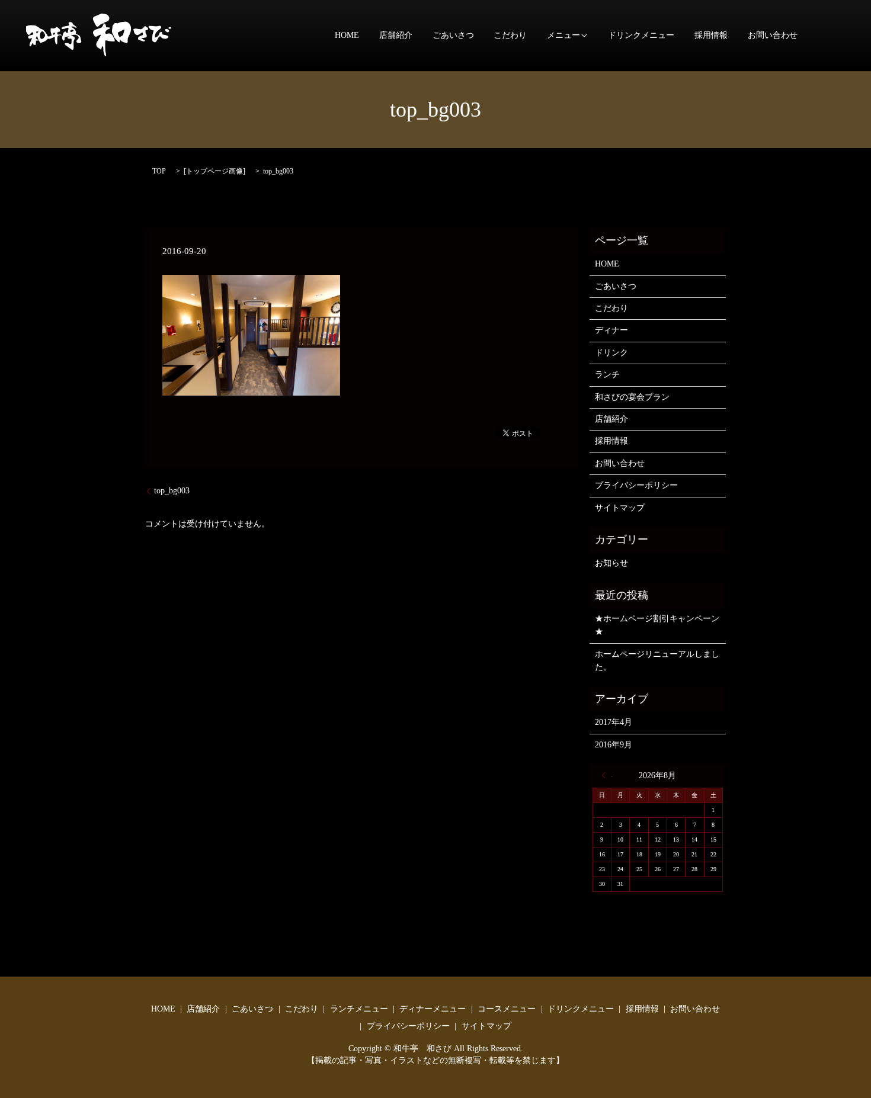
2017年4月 (613, 722)
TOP (159, 171)
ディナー (611, 330)
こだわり (510, 35)
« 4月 (606, 775)
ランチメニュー (359, 1008)
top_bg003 (172, 490)
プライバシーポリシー (636, 485)
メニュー (563, 35)
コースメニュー (507, 1008)
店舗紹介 (395, 35)
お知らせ (611, 562)
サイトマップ (620, 507)
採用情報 (711, 35)
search (826, 35)
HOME (347, 35)
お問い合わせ (773, 35)
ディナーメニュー (432, 1008)
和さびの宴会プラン (632, 397)
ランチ (607, 374)
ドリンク (611, 352)
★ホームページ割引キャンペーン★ (657, 625)
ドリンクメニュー (641, 35)
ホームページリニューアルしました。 (657, 661)
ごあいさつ (453, 35)
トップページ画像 (214, 171)
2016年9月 (613, 744)
